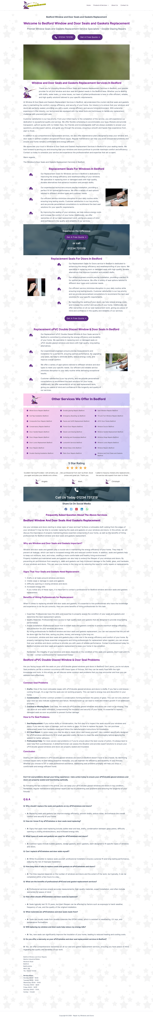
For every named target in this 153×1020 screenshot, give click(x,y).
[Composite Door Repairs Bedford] (39, 421)
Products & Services (100, 5)
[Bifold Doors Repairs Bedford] (38, 410)
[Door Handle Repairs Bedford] (38, 432)
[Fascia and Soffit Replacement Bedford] (74, 421)
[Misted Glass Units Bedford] (70, 448)
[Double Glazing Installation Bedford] (40, 453)
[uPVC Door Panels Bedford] (105, 421)
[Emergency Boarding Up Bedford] (72, 416)
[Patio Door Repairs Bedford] (71, 453)
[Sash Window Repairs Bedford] (106, 410)
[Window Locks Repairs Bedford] (107, 442)
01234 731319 (76, 248)
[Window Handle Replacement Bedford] (109, 432)
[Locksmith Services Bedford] (71, 442)
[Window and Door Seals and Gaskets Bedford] (110, 454)
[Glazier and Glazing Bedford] (71, 432)
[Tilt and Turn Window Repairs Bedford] (109, 416)
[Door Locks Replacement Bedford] (39, 442)
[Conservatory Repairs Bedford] (38, 426)
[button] (108, 5)
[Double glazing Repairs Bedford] (72, 410)
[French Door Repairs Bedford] (71, 426)
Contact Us (124, 5)
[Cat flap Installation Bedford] (37, 416)
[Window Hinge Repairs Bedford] (107, 437)
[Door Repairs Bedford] (35, 448)
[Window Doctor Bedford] (104, 426)
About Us (114, 5)
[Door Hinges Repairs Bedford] (38, 437)
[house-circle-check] (31, 174)
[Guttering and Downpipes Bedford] (73, 437)
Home (89, 5)
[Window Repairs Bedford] (104, 448)
